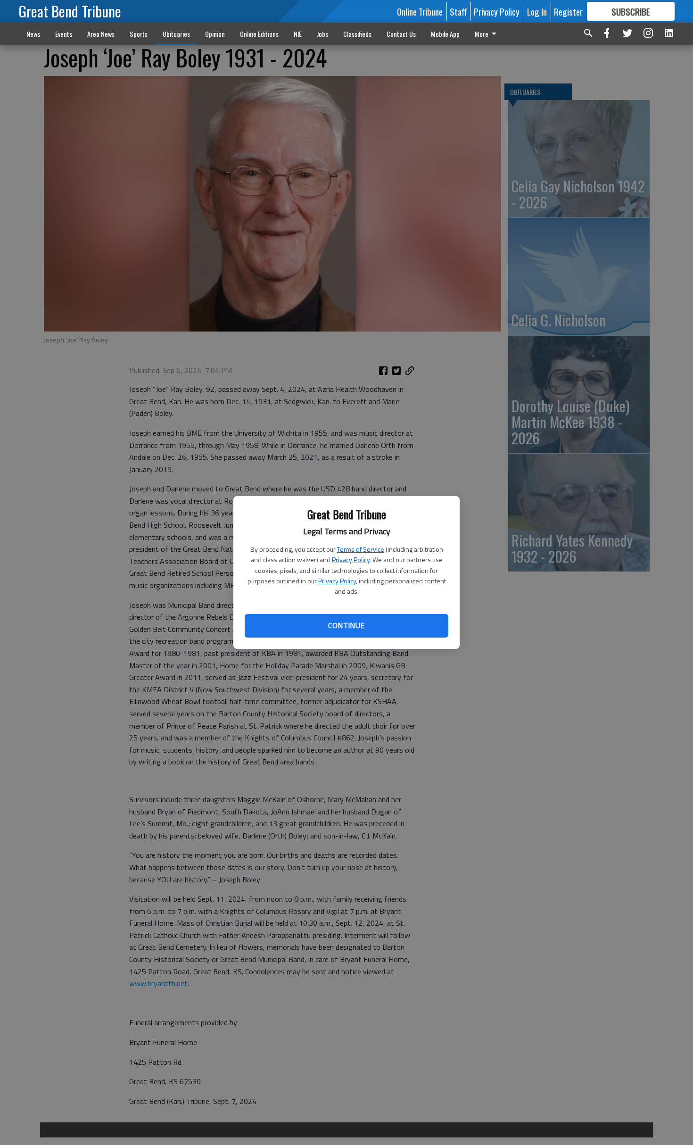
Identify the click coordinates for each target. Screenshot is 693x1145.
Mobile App (445, 34)
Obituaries (176, 34)
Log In (537, 11)
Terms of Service (360, 549)
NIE (298, 34)
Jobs (322, 34)
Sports (139, 34)
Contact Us (401, 34)
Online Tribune (420, 11)
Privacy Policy (351, 559)
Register (568, 11)
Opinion (215, 34)
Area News (101, 34)
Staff (458, 11)
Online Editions (259, 34)
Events (63, 34)
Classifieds (357, 34)
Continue (346, 625)
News (33, 34)
